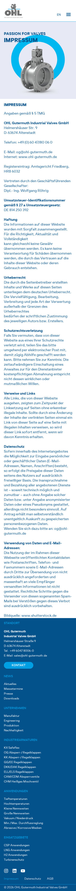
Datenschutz (32, 879)
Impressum (11, 879)
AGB (50, 879)
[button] (68, 14)
